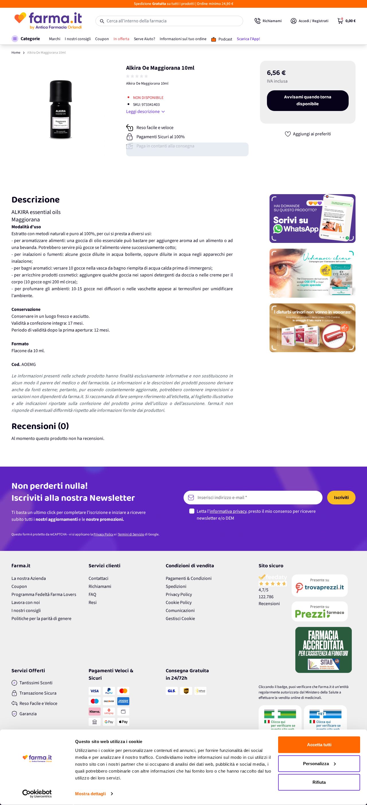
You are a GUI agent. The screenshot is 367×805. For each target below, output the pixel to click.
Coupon (19, 586)
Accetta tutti (319, 744)
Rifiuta (319, 782)
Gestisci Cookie (180, 618)
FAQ (92, 594)
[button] (25, 38)
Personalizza (316, 763)
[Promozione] (313, 218)
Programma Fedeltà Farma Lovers (43, 594)
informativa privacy (228, 511)
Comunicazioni (180, 610)
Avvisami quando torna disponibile (307, 100)
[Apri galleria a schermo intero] (59, 109)
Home (15, 52)
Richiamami (100, 586)
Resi (93, 602)
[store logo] (47, 21)
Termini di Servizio (131, 534)
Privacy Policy (103, 534)
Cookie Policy (179, 602)
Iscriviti (341, 497)
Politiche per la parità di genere (41, 618)
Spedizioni (176, 586)
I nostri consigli (26, 610)
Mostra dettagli (90, 793)
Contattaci (98, 578)
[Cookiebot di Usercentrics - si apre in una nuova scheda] (37, 794)
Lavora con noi (25, 602)
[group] (137, 76)
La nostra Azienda (28, 578)
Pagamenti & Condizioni (189, 578)
